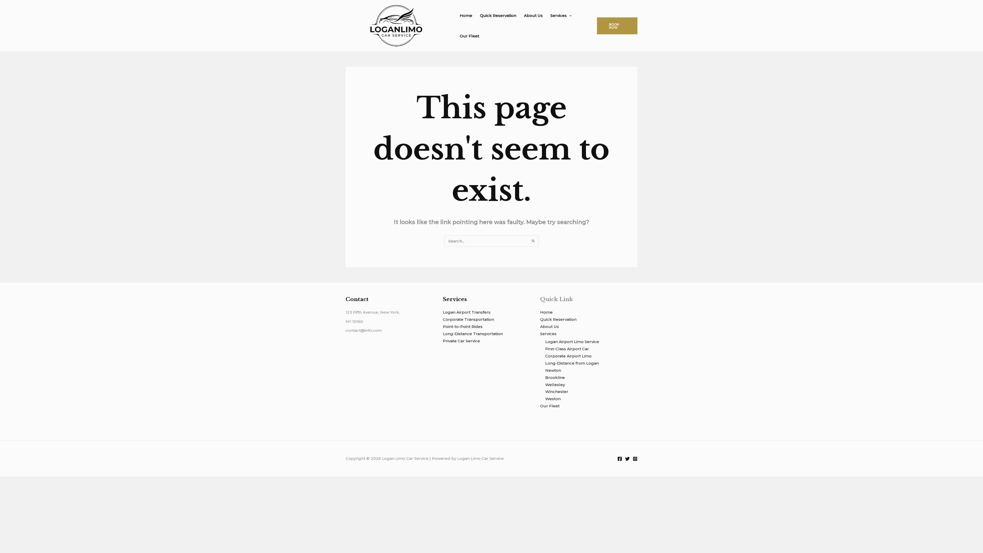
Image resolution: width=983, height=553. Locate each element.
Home (466, 15)
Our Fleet (469, 36)
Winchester (556, 391)
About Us (533, 15)
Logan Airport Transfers (466, 312)
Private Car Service (461, 340)
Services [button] (558, 15)
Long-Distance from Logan (572, 363)
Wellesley (555, 384)
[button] (569, 15)
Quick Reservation (498, 15)
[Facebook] (619, 458)
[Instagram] (635, 458)
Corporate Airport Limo (568, 356)
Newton (553, 370)
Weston (553, 398)
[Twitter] (627, 458)
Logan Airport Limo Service (572, 341)
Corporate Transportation (468, 319)
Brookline (555, 377)
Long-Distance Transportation (473, 333)
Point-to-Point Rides (463, 326)
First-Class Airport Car (567, 348)
